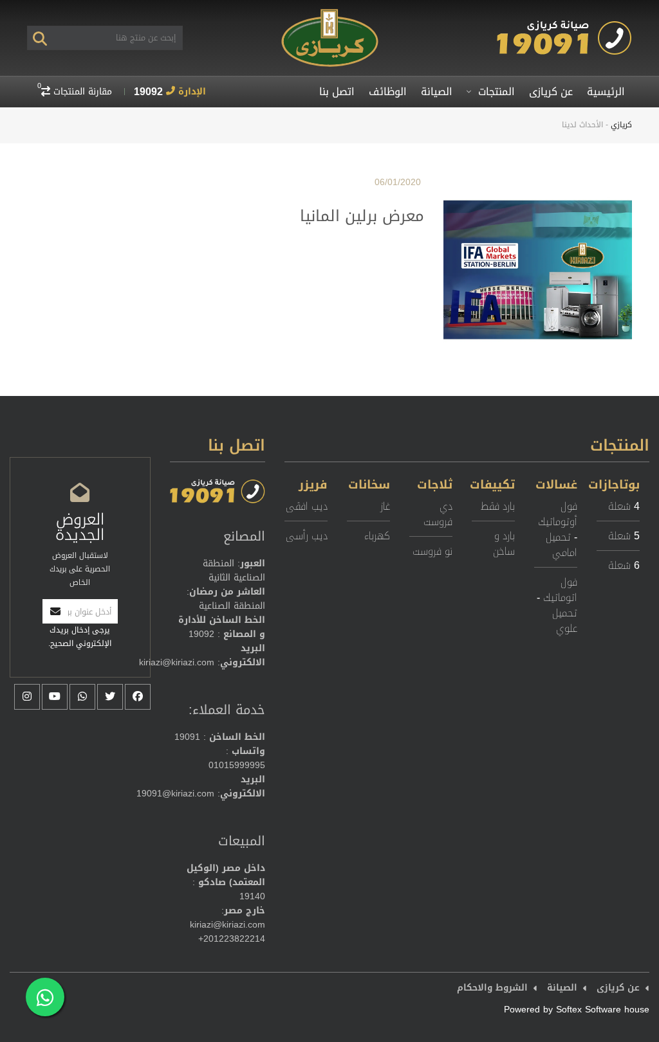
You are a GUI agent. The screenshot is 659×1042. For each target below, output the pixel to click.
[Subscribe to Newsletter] (55, 611)
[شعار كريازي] (330, 13)
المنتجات (495, 92)
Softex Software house (602, 1009)
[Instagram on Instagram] (27, 697)
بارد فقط (498, 506)
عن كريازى (551, 92)
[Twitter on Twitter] (110, 697)
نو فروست (432, 551)
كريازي (621, 125)
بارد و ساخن (504, 543)
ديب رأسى (307, 536)
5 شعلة (624, 536)
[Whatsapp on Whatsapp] (82, 697)
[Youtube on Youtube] (55, 697)
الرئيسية (606, 92)
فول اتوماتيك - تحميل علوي (557, 605)
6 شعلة (624, 565)
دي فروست (437, 514)
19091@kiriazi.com (175, 793)
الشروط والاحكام (492, 987)
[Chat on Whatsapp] (45, 997)
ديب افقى (307, 506)
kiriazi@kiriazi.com (176, 662)
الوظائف (388, 92)
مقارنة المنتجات (74, 91)
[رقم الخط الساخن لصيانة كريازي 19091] (564, 26)
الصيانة (436, 92)
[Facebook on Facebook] (138, 697)
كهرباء (377, 536)
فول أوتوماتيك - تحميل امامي (557, 529)
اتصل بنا (337, 92)
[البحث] (40, 38)
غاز (385, 506)
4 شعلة (624, 506)
